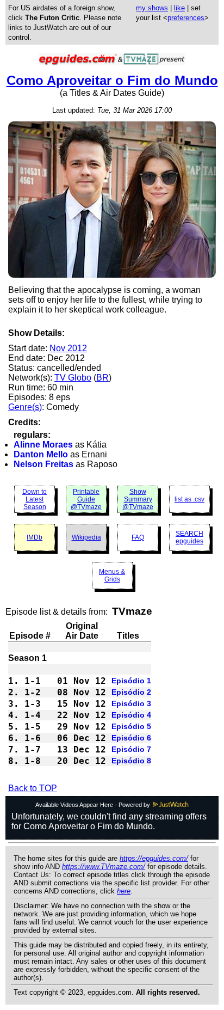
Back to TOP (32, 788)
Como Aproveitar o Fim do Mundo (112, 80)
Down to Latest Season (34, 499)
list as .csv (189, 499)
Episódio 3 (131, 703)
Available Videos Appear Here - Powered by (93, 804)
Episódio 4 (131, 715)
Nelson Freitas (43, 464)
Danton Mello (41, 454)
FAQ (138, 537)
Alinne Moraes (43, 444)
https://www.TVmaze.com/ (103, 866)
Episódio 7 (131, 749)
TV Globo (72, 377)
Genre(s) (25, 407)
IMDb (34, 537)
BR (102, 377)
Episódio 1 (131, 680)
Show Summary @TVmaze (137, 499)
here (123, 891)
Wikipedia (86, 537)
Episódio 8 (131, 760)
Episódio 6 (131, 737)
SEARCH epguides (189, 537)
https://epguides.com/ (154, 858)
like (179, 8)
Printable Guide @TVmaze (86, 499)
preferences (185, 18)
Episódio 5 (131, 726)
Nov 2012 (68, 348)
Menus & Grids (112, 575)
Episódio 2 (131, 692)
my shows (152, 8)
